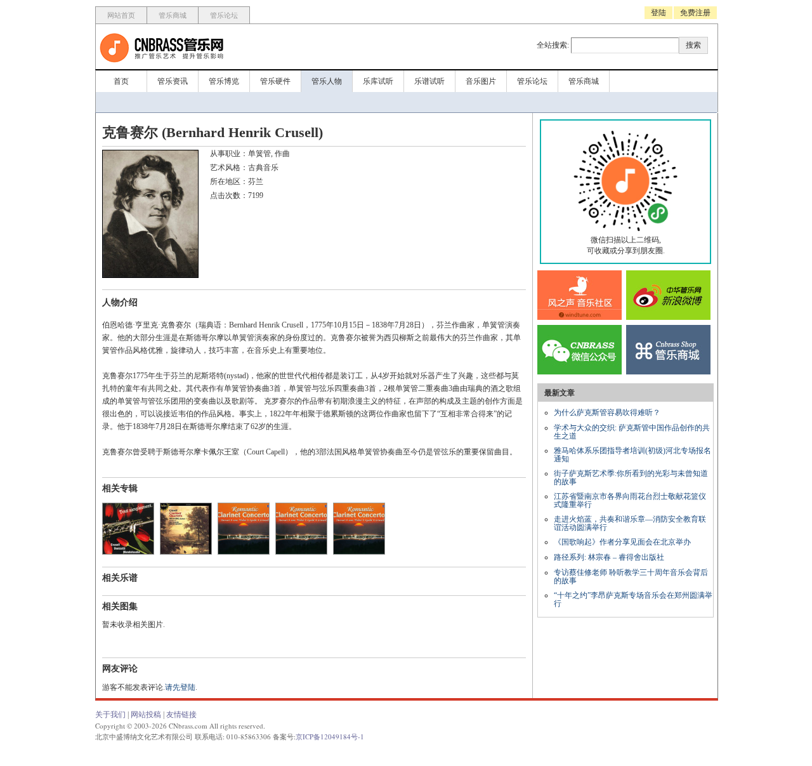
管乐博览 (224, 81)
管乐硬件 (275, 81)
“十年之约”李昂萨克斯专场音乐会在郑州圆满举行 (633, 599)
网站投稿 (146, 714)
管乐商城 (173, 15)
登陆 (658, 12)
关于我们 (110, 714)
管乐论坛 (224, 15)
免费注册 (695, 12)
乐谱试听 (429, 81)
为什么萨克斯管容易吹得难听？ (607, 412)
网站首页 (121, 15)
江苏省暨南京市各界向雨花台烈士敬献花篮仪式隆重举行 (630, 500)
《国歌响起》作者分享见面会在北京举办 (622, 542)
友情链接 (181, 714)
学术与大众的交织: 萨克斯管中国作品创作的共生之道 (632, 431)
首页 (121, 81)
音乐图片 (481, 81)
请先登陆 (180, 687)
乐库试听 (378, 81)
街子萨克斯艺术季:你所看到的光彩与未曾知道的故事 (631, 477)
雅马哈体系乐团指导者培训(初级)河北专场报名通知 (632, 454)
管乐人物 (326, 81)
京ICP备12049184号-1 (330, 736)
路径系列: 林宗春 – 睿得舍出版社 (609, 557)
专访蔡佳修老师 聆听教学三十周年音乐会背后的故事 (631, 576)
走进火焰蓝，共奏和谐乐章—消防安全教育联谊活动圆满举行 (630, 523)
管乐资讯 (172, 81)
